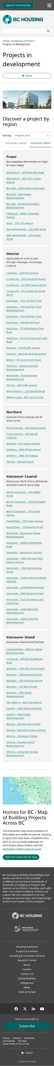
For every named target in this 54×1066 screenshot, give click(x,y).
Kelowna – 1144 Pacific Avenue (23, 347)
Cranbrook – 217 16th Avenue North (26, 285)
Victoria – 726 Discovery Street (23, 724)
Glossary (17, 1038)
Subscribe (27, 1026)
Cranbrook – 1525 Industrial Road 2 (26, 279)
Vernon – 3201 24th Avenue (21, 385)
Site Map (22, 1040)
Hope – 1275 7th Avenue (19, 223)
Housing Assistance (27, 946)
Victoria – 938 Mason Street (21, 736)
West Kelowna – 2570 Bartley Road (25, 391)
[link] (18, 5)
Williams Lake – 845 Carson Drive (24, 397)
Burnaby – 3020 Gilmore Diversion (25, 188)
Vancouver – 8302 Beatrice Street (25, 593)
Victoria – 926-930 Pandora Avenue (26, 730)
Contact (29, 1052)
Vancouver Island (40, 143)
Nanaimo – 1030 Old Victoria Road (25, 668)
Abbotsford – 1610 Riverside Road (25, 172)
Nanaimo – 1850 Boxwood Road (24, 674)
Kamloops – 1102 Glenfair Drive (23, 316)
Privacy (6, 1038)
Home (6, 41)
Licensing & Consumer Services (27, 955)
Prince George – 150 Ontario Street (26, 428)
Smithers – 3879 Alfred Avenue (23, 449)
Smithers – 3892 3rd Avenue (22, 455)
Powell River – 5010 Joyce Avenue (24, 521)
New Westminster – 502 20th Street (26, 229)
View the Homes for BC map (21, 857)
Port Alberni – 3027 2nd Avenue (24, 702)
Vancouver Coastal (15, 143)
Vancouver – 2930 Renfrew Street (25, 587)
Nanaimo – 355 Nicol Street (21, 686)
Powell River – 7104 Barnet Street (24, 527)
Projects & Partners (23, 41)
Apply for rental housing (18, 5)
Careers (27, 969)
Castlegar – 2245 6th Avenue (22, 273)
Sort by (7, 135)
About (27, 964)
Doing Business (27, 978)
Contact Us (27, 974)
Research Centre (27, 960)
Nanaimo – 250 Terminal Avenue (24, 680)
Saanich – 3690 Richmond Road (24, 708)
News (27, 987)
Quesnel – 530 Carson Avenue (23, 443)
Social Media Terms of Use (16, 1043)
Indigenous (27, 983)
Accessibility (9, 1040)
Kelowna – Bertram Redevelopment (26, 353)
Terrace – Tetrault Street (20, 461)
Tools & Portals (27, 992)
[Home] (27, 916)
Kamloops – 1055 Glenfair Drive (24, 300)
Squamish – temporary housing (24, 552)
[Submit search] (48, 31)
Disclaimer (29, 1038)
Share (29, 75)
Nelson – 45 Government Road (23, 360)
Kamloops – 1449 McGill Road (22, 322)
